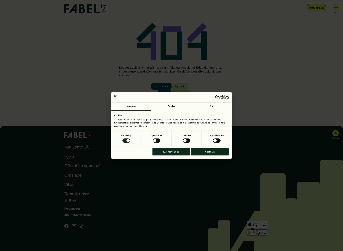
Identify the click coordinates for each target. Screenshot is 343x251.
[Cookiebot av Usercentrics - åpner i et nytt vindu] (217, 97)
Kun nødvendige (171, 152)
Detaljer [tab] (171, 106)
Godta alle (210, 152)
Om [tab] (211, 106)
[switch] (156, 140)
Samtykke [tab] (131, 106)
